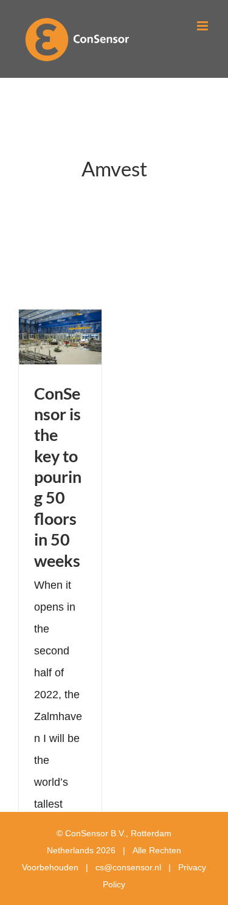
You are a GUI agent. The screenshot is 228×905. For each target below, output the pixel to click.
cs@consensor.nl (128, 867)
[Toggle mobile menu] (203, 25)
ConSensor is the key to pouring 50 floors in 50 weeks (57, 476)
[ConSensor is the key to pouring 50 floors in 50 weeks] (60, 337)
